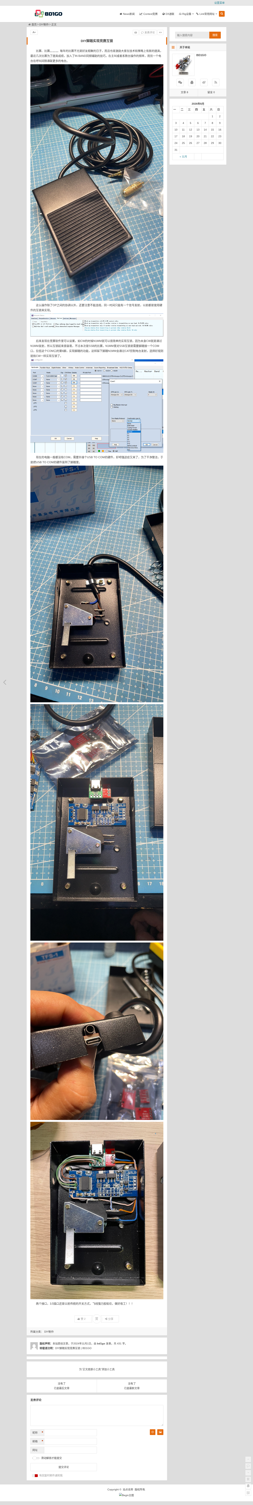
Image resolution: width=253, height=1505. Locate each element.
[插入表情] (152, 1432)
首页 (34, 24)
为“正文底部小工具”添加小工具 (97, 1369)
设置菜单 (219, 2)
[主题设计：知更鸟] (126, 1495)
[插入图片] (160, 1432)
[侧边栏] (160, 32)
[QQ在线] (192, 82)
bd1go (101, 1343)
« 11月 (183, 156)
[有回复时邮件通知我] (35, 1475)
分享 (110, 1318)
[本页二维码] (248, 1493)
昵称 (37, 1433)
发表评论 (149, 32)
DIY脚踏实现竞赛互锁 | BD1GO (73, 1348)
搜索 (215, 35)
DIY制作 (44, 24)
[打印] (136, 32)
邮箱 (37, 1441)
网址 (35, 1450)
